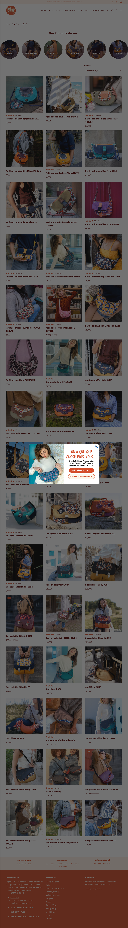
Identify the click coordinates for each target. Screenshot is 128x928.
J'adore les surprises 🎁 (81, 470)
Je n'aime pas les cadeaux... (81, 476)
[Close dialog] (96, 446)
